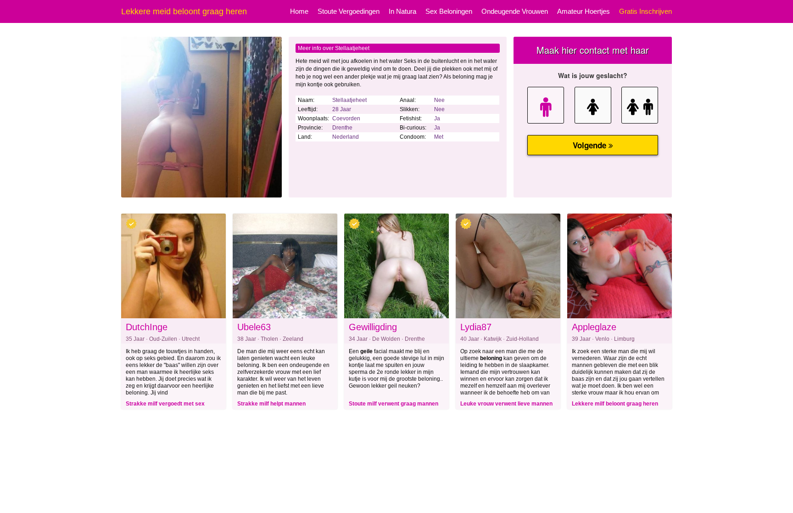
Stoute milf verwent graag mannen (393, 403)
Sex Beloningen (448, 11)
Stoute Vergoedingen (349, 11)
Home (299, 11)
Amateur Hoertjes (583, 11)
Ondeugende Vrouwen (514, 11)
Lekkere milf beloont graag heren (615, 403)
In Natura (402, 11)
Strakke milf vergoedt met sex (165, 403)
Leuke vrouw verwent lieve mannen (506, 403)
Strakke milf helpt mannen (271, 403)
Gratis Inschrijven (645, 11)
